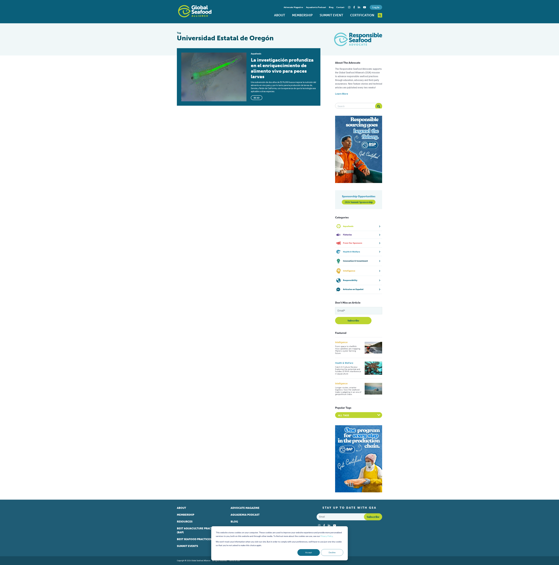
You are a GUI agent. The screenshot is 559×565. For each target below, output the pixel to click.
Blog (331, 7)
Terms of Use (234, 561)
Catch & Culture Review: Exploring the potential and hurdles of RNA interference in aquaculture (348, 370)
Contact (340, 7)
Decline (332, 552)
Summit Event (331, 15)
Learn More (341, 93)
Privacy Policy (326, 536)
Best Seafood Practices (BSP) (198, 539)
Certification (362, 15)
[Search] (378, 106)
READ (257, 97)
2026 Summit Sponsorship (359, 202)
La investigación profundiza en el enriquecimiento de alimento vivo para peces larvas (282, 68)
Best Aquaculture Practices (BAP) (197, 530)
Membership (302, 15)
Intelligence (341, 342)
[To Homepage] (195, 11)
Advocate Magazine (293, 7)
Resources (184, 521)
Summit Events (187, 546)
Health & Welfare (344, 363)
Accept (308, 552)
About (279, 15)
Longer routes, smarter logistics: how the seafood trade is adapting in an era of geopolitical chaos (348, 391)
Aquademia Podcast (316, 7)
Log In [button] (376, 7)
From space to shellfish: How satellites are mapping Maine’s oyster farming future (347, 349)
